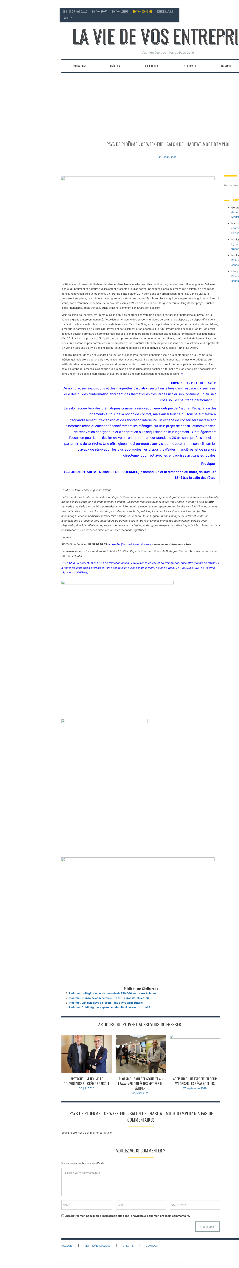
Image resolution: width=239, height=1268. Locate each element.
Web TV (68, 18)
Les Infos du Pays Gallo (74, 11)
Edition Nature (165, 11)
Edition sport (99, 11)
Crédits (128, 1245)
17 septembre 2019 (195, 1088)
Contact (152, 1245)
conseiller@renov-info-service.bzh (130, 544)
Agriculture (152, 66)
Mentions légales (98, 1245)
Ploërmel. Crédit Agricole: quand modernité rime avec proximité (109, 1007)
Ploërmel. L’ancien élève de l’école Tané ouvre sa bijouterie (106, 1002)
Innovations (79, 66)
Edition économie (142, 11)
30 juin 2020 (86, 1088)
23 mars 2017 (167, 157)
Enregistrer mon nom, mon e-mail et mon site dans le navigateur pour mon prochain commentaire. (127, 1215)
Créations (115, 66)
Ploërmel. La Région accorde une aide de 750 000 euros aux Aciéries (112, 993)
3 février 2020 (140, 1092)
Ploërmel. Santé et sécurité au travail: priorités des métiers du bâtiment (141, 1083)
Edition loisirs (120, 11)
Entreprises (189, 66)
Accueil (66, 1245)
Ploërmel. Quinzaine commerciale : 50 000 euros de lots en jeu (109, 998)
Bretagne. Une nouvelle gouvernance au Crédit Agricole (86, 1081)
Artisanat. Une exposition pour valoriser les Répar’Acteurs (195, 1081)
